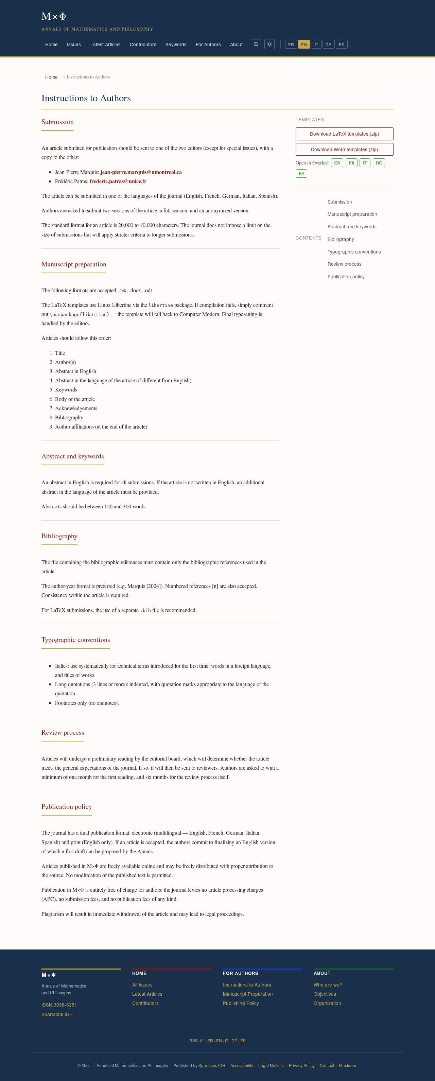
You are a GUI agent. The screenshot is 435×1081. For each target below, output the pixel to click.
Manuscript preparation (352, 214)
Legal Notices (271, 1065)
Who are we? (328, 984)
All (202, 1040)
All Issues (142, 984)
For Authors (208, 44)
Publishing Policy (241, 1002)
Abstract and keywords (352, 226)
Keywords (176, 44)
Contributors (143, 44)
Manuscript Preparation (248, 993)
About (236, 44)
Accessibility (241, 1065)
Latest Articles (105, 44)
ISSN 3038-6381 (59, 1004)
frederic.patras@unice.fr (118, 181)
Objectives (325, 993)
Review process (345, 264)
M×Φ (54, 15)
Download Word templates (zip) (344, 149)
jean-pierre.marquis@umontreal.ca (141, 172)
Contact (327, 1065)
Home (51, 44)
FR (291, 44)
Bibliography (341, 239)
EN (304, 44)
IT (316, 44)
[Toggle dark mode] (269, 44)
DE (329, 44)
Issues (74, 44)
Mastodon (348, 1065)
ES (342, 44)
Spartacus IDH (57, 1013)
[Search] (256, 44)
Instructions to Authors (247, 984)
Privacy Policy (302, 1065)
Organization (327, 1002)
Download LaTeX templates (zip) (344, 133)
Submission (340, 201)
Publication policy (346, 276)
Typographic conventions (354, 251)
